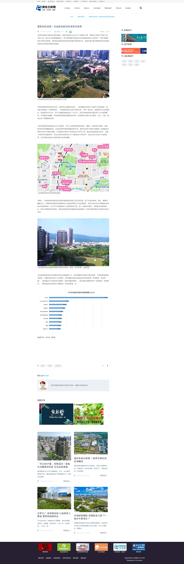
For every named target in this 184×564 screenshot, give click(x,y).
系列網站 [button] (76, 1)
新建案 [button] (43, 1)
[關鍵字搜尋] (141, 8)
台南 (130, 64)
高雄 (137, 64)
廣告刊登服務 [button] (93, 1)
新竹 (137, 61)
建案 (50, 365)
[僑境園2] (87, 414)
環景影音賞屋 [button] (60, 1)
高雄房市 (58, 365)
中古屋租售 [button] (84, 1)
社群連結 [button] (101, 1)
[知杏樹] (133, 38)
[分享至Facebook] (66, 32)
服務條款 (48, 558)
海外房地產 (97, 8)
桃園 (130, 61)
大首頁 (38, 1)
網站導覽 (75, 558)
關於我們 (41, 558)
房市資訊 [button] (68, 1)
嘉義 (124, 64)
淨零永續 (118, 8)
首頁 (71, 16)
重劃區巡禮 (108, 8)
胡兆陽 (58, 31)
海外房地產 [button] (51, 1)
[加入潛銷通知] (133, 51)
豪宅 (43, 365)
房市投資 (77, 8)
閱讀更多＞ (67, 481)
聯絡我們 (83, 558)
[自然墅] (55, 414)
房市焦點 (67, 8)
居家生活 (86, 8)
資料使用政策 (67, 558)
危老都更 (128, 8)
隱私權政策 (57, 558)
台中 (143, 61)
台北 (124, 61)
